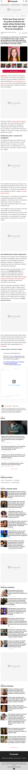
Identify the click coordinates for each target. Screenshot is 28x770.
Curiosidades (16, 480)
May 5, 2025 (18, 364)
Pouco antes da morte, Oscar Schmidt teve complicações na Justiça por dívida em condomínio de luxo (17, 592)
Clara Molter (8, 406)
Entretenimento (8, 480)
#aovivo (9, 362)
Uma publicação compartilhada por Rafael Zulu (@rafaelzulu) (14, 399)
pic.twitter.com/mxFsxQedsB (10, 363)
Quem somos (17, 758)
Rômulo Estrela (20, 278)
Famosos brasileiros (5, 482)
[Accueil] (12, 1)
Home (2, 16)
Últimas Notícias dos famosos (9, 16)
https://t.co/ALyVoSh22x (18, 362)
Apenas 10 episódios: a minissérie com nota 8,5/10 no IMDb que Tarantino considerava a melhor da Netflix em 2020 (17, 730)
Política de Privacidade (7, 758)
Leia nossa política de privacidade (14, 766)
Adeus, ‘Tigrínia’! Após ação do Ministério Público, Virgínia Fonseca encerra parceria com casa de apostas (17, 708)
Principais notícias (15, 482)
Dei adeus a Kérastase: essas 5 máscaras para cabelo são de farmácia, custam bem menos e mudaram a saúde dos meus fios (16, 691)
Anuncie (24, 758)
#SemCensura (17, 356)
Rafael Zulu (18, 16)
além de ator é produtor (18, 121)
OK (14, 768)
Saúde (2, 480)
